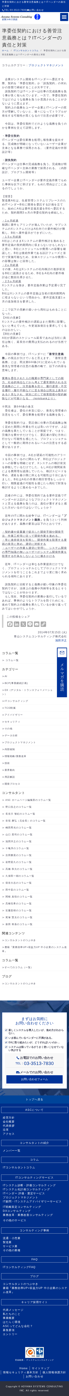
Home (23, 1368)
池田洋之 (61, 640)
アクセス (9, 1133)
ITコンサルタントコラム (19, 1167)
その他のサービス (14, 1220)
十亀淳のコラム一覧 (17, 848)
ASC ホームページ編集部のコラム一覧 (28, 800)
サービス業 (10, 1246)
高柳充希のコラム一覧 (19, 903)
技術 (7, 763)
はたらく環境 (12, 1322)
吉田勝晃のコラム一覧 (19, 855)
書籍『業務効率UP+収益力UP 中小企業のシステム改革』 (35, 1290)
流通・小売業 (12, 1238)
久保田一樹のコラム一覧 (20, 876)
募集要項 (9, 1330)
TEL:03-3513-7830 (15, 10)
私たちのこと (12, 1313)
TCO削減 (10, 708)
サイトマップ (41, 1368)
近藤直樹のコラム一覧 (19, 910)
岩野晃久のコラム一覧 (19, 862)
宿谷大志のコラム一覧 (19, 882)
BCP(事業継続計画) (16, 683)
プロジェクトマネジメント (46, 65)
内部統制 (10, 749)
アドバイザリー (14, 714)
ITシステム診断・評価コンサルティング (29, 1185)
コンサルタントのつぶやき (20, 940)
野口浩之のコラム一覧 (19, 807)
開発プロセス (12, 783)
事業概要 (9, 1318)
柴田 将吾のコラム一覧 (19, 924)
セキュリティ (12, 721)
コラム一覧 (12, 660)
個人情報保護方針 (54, 1372)
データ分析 (11, 735)
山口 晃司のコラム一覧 (19, 834)
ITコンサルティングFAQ (19, 1267)
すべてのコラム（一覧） (19, 967)
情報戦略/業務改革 (15, 756)
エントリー (10, 1334)
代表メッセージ (13, 1309)
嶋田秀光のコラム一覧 (19, 827)
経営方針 (9, 1117)
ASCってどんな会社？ (18, 1326)
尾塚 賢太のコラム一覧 (19, 917)
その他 (9, 728)
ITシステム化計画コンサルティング (26, 1189)
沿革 (6, 1129)
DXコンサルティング (17, 1210)
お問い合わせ (36, 10)
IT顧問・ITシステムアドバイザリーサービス (32, 1201)
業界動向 (10, 770)
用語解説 (10, 777)
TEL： (34, 1063)
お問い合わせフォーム (34, 1079)
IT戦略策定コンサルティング (22, 1206)
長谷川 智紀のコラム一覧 (20, 813)
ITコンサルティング (16, 701)
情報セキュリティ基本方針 (20, 1372)
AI (6, 676)
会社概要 (9, 1121)
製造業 (7, 1242)
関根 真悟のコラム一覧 (19, 896)
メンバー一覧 (12, 1150)
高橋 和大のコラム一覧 (19, 869)
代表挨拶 (9, 1125)
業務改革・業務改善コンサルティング (28, 1214)
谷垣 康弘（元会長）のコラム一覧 (26, 820)
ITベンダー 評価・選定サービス (24, 1193)
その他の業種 (12, 1250)
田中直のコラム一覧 (17, 889)
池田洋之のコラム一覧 (19, 841)
